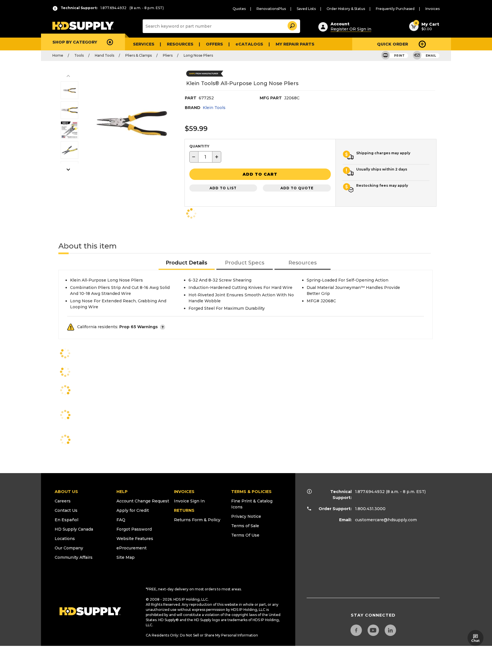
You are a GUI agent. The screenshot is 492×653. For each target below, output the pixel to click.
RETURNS (184, 510)
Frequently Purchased (395, 9)
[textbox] (205, 156)
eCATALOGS (249, 44)
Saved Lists (306, 9)
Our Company (69, 548)
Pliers (168, 55)
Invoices (432, 9)
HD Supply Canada (74, 529)
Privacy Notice (246, 516)
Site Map (125, 557)
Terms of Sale (245, 525)
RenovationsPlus (271, 9)
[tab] (187, 263)
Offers (214, 44)
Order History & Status (346, 9)
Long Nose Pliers (198, 55)
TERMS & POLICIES (251, 491)
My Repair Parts (295, 44)
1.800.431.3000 (370, 508)
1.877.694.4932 (370, 491)
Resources (180, 44)
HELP (122, 491)
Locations (65, 538)
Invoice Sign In (189, 501)
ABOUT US (66, 491)
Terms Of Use (245, 535)
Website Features (134, 538)
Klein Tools (214, 107)
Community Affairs (74, 557)
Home (57, 55)
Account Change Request (142, 501)
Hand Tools (104, 55)
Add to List (223, 188)
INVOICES (184, 491)
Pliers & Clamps (138, 55)
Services (143, 44)
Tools (79, 55)
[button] (292, 25)
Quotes (239, 9)
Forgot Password (134, 529)
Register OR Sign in (351, 29)
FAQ (120, 519)
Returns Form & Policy (197, 519)
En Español (66, 519)
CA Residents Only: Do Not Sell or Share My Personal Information (202, 635)
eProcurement (131, 548)
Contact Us (66, 510)
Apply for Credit (132, 510)
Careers (63, 501)
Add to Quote (296, 188)
